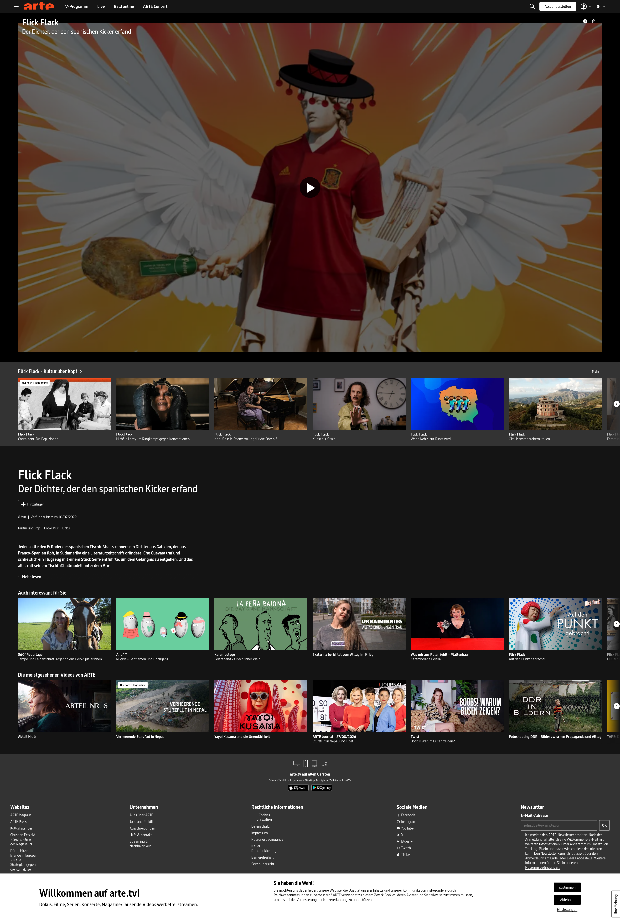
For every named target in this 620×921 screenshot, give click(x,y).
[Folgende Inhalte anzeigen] (616, 404)
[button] (532, 6)
